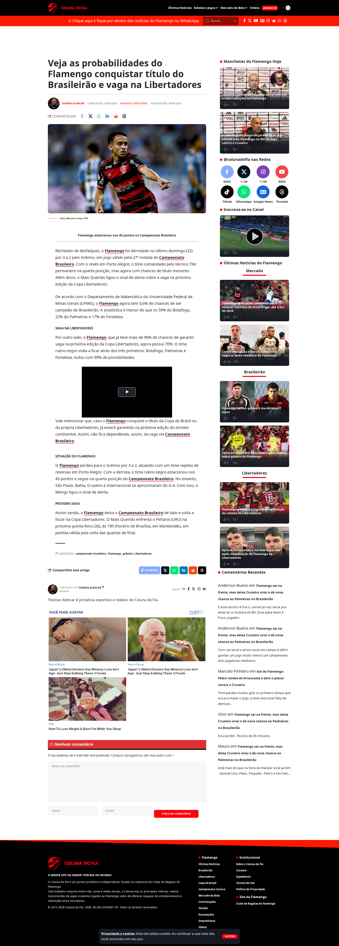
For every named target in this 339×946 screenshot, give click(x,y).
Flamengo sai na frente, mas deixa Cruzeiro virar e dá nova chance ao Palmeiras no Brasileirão (250, 592)
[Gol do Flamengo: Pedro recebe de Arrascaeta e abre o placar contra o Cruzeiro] (254, 236)
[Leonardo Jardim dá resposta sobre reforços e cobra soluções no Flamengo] (254, 88)
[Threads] (285, 20)
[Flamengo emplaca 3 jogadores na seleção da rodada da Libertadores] (254, 503)
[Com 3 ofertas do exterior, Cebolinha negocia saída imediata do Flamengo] (254, 345)
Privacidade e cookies (118, 933)
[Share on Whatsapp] (99, 116)
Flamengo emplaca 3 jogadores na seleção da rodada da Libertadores (253, 511)
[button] (230, 936)
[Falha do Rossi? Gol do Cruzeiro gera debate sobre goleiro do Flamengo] (254, 446)
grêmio (128, 553)
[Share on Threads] (124, 116)
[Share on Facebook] (82, 116)
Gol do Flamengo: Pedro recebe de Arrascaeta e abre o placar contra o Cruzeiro (251, 678)
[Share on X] (90, 116)
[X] (250, 20)
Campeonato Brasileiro (151, 478)
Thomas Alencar (73, 103)
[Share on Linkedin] (107, 116)
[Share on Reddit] (116, 116)
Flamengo (114, 250)
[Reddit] (274, 20)
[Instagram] (268, 20)
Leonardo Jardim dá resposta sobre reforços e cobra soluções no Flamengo (254, 96)
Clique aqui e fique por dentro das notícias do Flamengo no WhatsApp (135, 20)
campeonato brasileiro (91, 553)
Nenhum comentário (134, 103)
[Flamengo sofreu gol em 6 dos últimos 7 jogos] (254, 401)
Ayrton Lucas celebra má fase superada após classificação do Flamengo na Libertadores (251, 554)
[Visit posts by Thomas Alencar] (54, 103)
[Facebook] (244, 20)
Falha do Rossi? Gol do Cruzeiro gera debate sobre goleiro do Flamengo (254, 454)
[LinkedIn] (204, 589)
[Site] (183, 589)
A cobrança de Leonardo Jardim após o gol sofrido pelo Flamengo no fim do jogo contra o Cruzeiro (253, 139)
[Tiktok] (227, 194)
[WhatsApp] (279, 20)
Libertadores (142, 553)
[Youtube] (282, 174)
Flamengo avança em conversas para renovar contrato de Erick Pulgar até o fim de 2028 (253, 307)
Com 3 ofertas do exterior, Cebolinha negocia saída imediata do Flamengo (249, 353)
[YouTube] (256, 20)
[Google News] (262, 20)
